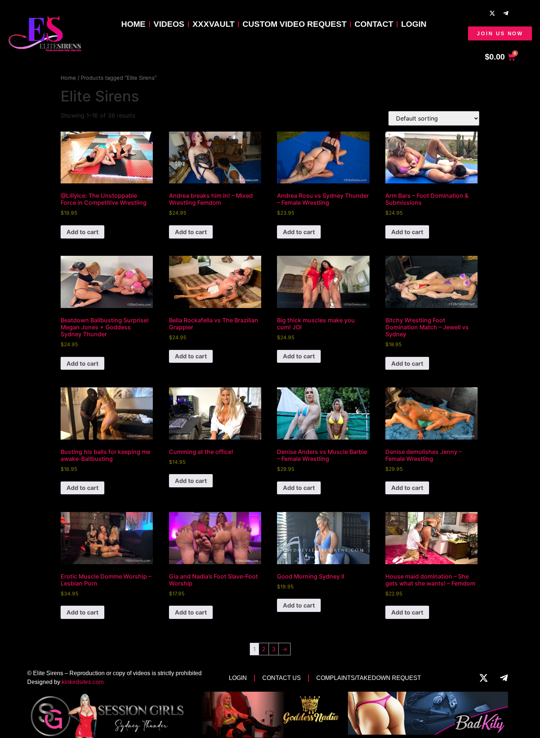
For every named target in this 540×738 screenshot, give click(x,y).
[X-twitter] (492, 13)
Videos (169, 24)
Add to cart (82, 232)
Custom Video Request (294, 24)
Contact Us (281, 678)
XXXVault (213, 24)
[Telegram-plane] (506, 13)
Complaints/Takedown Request (368, 678)
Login (413, 24)
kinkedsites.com (83, 682)
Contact (373, 24)
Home (133, 24)
